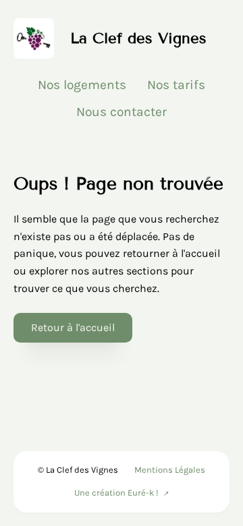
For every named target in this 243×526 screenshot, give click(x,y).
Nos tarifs (176, 84)
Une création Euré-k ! (116, 493)
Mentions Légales (169, 470)
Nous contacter (121, 111)
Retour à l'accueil (73, 327)
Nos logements (82, 84)
